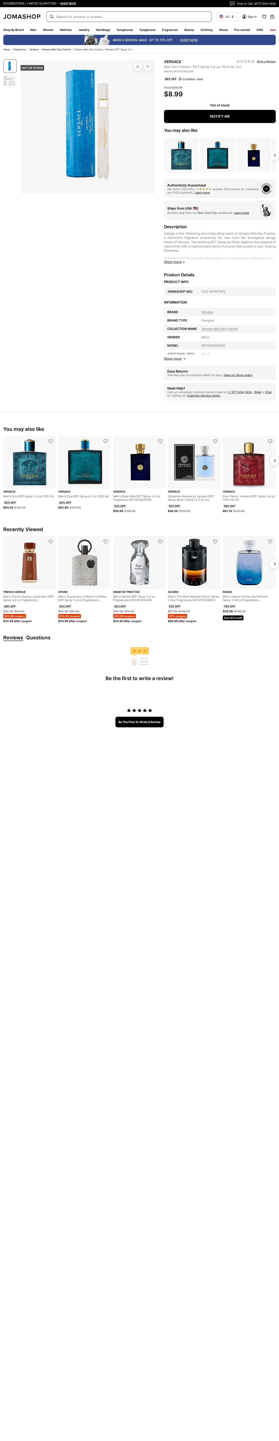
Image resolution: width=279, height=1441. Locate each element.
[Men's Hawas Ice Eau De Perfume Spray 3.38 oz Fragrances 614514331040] (270, 541)
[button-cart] (272, 16)
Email (257, 392)
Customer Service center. (204, 395)
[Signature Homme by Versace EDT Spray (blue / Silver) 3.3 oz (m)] (215, 441)
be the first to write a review (139, 722)
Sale (273, 30)
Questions (38, 638)
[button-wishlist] (264, 16)
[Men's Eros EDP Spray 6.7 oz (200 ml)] (105, 441)
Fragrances (170, 30)
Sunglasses (125, 30)
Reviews (13, 638)
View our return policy (238, 375)
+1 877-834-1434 (240, 392)
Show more (173, 262)
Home (6, 49)
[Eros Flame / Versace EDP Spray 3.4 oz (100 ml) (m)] (270, 441)
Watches (66, 30)
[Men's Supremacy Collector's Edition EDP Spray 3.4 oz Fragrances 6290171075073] (105, 541)
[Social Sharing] (138, 67)
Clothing (207, 30)
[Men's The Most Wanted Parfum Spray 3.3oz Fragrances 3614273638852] (215, 541)
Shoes (223, 30)
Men (33, 30)
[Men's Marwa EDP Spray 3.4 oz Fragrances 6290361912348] (160, 541)
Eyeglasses (148, 30)
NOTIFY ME (220, 116)
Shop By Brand (13, 30)
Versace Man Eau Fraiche (56, 49)
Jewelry (83, 30)
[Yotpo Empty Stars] (245, 61)
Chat (268, 392)
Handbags (103, 30)
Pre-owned (242, 30)
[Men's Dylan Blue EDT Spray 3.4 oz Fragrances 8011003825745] (160, 441)
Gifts (260, 30)
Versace (34, 49)
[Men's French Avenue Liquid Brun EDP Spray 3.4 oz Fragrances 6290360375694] (51, 541)
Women (48, 30)
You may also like (181, 130)
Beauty (189, 30)
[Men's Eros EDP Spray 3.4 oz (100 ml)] (51, 441)
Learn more (202, 192)
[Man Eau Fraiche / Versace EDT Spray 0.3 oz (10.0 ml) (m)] (148, 67)
